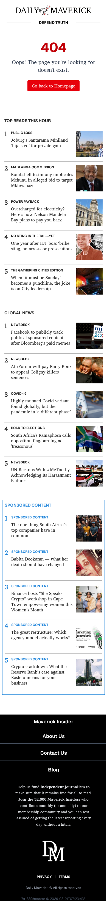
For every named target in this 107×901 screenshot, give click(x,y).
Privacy (44, 877)
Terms (65, 877)
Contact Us (53, 753)
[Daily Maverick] (53, 10)
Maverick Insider (53, 721)
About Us (54, 736)
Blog (53, 770)
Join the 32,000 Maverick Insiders (49, 799)
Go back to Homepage (53, 85)
